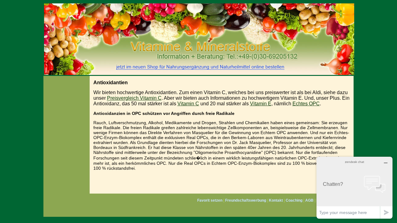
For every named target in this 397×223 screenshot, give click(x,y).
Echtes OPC (306, 103)
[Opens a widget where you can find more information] (354, 187)
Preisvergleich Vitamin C (134, 98)
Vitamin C (188, 103)
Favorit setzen (209, 200)
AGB (309, 200)
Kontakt (276, 200)
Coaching (294, 200)
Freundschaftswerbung (245, 200)
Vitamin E (260, 103)
